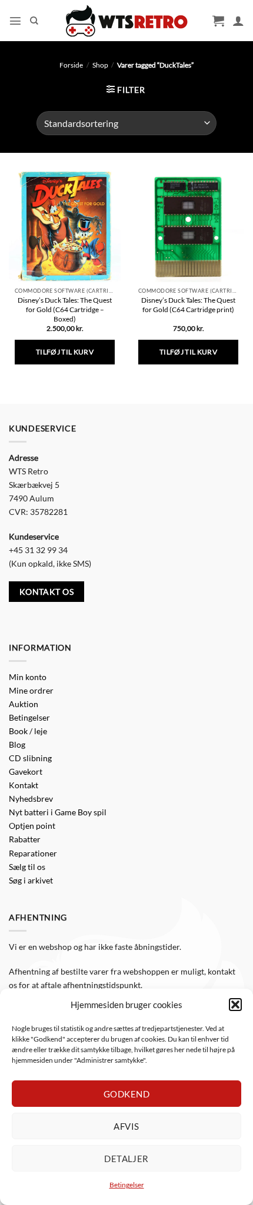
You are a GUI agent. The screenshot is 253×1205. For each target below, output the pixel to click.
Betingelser (126, 1184)
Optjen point (32, 826)
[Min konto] (238, 21)
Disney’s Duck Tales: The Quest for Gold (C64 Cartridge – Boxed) (65, 309)
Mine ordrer (31, 690)
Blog (17, 744)
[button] (235, 1004)
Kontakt (23, 785)
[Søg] (34, 21)
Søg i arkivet (31, 880)
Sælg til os (27, 867)
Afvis (126, 1126)
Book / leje (28, 731)
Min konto (27, 677)
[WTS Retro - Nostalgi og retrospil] (126, 21)
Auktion (23, 704)
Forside (71, 65)
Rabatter (25, 839)
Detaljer (126, 1158)
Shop (100, 65)
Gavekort (25, 771)
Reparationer (33, 853)
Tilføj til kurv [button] (65, 351)
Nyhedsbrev (31, 799)
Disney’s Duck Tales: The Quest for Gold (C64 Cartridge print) (188, 305)
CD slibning (30, 758)
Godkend (126, 1094)
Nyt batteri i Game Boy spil (57, 812)
